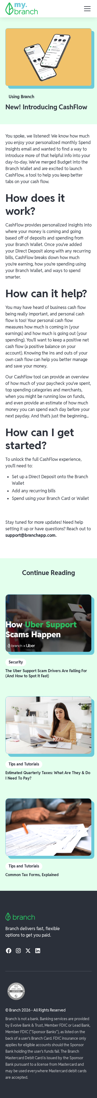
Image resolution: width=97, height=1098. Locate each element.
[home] (21, 8)
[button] (86, 8)
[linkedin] (37, 950)
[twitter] (28, 950)
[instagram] (18, 950)
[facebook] (8, 950)
